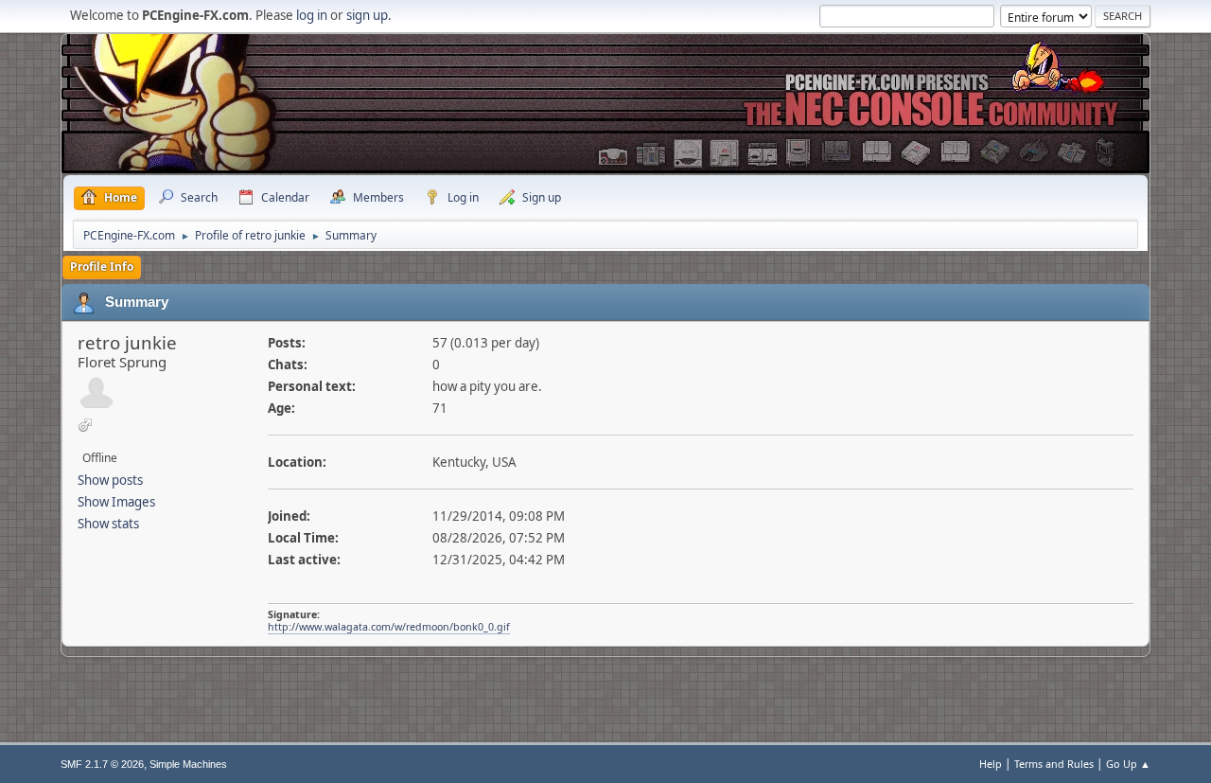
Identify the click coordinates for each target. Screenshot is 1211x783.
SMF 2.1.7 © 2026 (102, 764)
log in (311, 15)
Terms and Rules (1054, 763)
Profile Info (101, 266)
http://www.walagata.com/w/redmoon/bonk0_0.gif (389, 626)
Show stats (108, 523)
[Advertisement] (605, 90)
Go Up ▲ (1128, 763)
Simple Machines (188, 764)
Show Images (116, 501)
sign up (367, 15)
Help (990, 763)
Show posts (110, 480)
